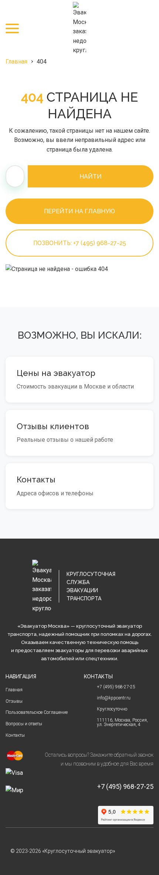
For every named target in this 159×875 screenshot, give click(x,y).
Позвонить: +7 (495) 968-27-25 (79, 243)
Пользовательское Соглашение (37, 712)
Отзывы (14, 701)
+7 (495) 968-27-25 (146, 28)
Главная (16, 61)
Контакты (15, 735)
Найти (91, 176)
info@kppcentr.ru (114, 698)
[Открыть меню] (12, 28)
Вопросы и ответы (24, 724)
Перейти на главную (79, 211)
